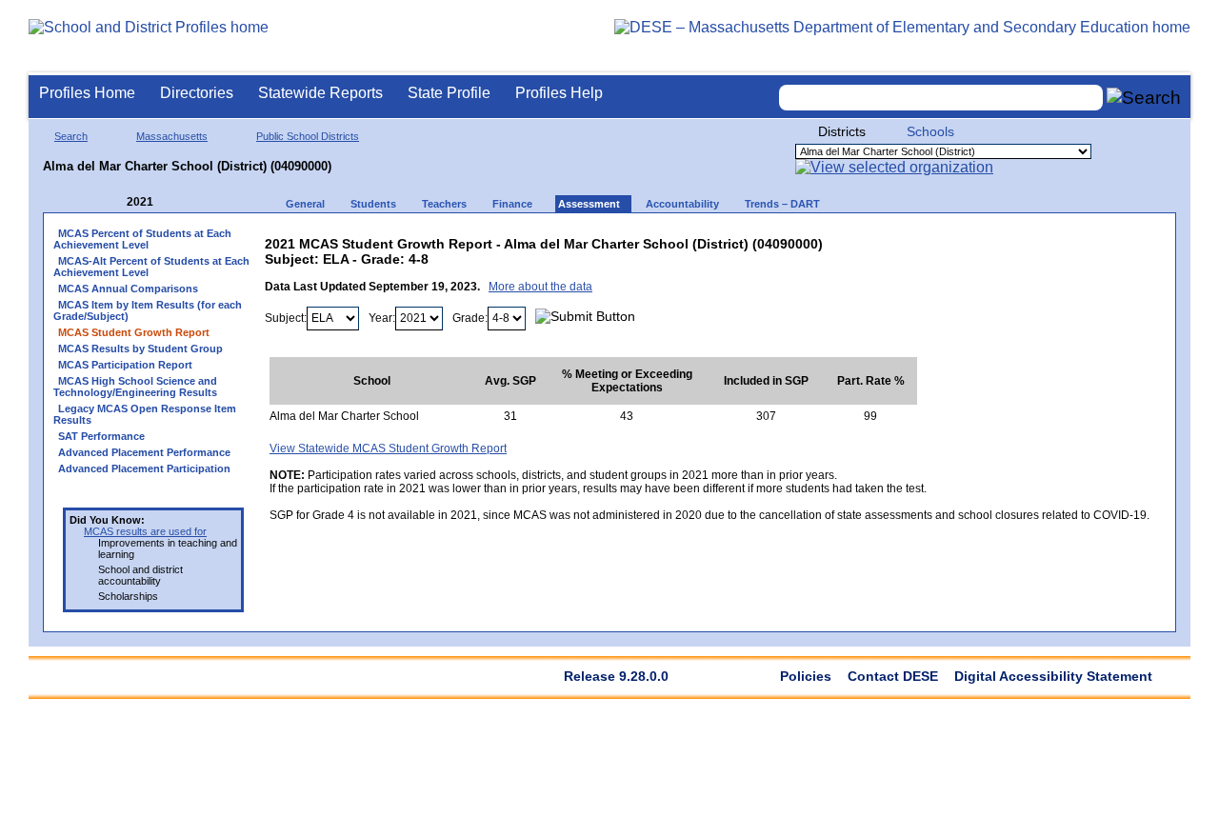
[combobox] (941, 97)
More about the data (540, 286)
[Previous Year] (113, 202)
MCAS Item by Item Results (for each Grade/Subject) (147, 310)
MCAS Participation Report (125, 364)
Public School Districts (307, 136)
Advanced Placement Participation (144, 468)
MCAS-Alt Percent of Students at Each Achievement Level (151, 266)
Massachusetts (172, 136)
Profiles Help (559, 93)
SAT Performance (101, 436)
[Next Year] (179, 202)
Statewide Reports (320, 93)
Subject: (286, 318)
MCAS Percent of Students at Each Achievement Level (142, 239)
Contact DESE (893, 676)
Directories (196, 93)
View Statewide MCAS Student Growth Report (388, 448)
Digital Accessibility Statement (1053, 676)
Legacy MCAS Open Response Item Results (144, 414)
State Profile (449, 93)
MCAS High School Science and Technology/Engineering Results (135, 386)
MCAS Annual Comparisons (128, 288)
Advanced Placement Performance (144, 452)
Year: (382, 318)
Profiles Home (87, 93)
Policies (805, 676)
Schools (930, 131)
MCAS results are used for (145, 531)
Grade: (470, 318)
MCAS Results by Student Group (140, 348)
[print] (1030, 239)
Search (71, 136)
